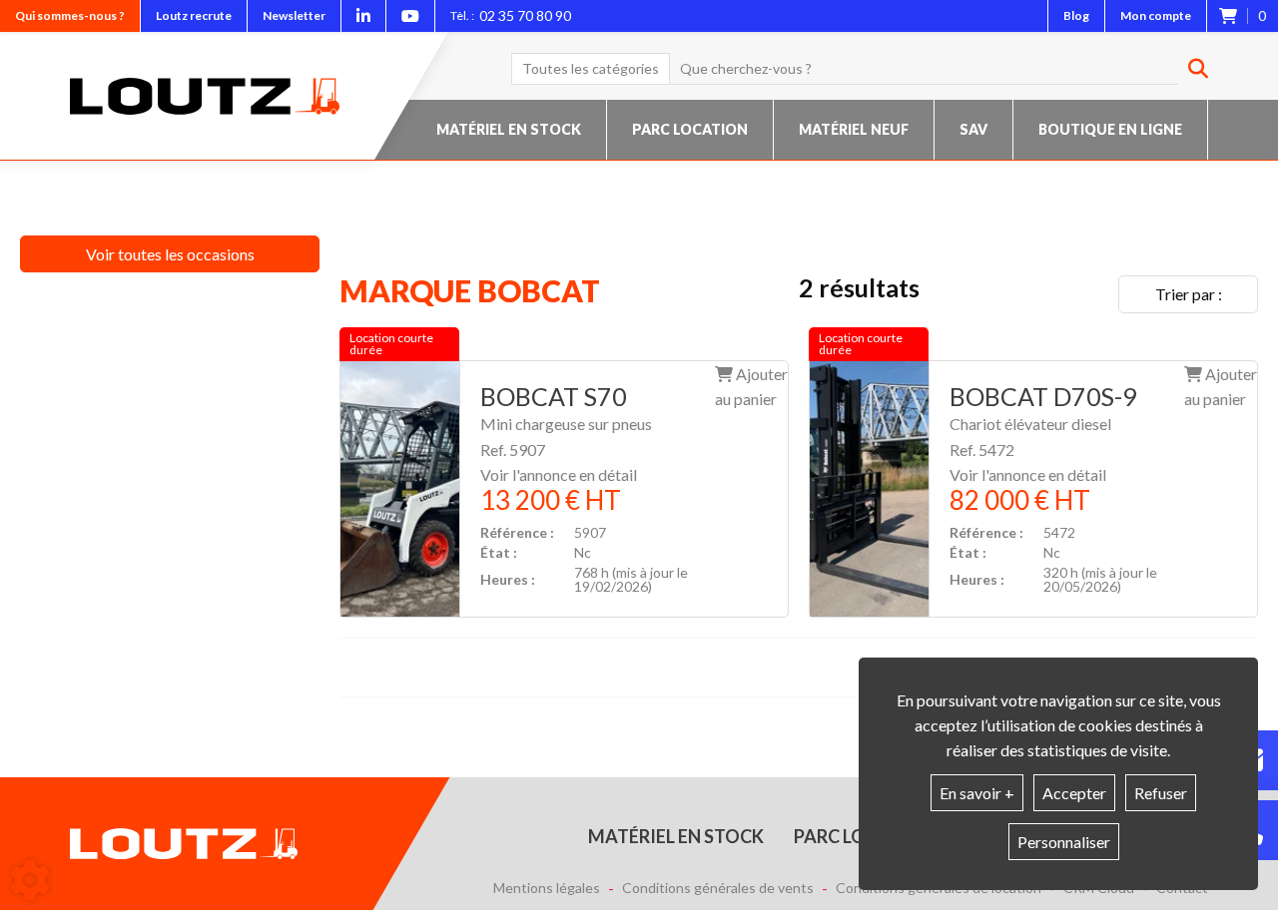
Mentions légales (546, 888)
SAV (973, 129)
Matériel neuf (854, 129)
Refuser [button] (1160, 792)
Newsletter (294, 15)
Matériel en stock (508, 129)
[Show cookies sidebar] (30, 880)
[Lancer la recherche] (1190, 69)
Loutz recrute (194, 15)
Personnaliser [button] (1063, 841)
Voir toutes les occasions (170, 253)
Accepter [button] (1074, 792)
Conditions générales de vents (718, 888)
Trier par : (1188, 293)
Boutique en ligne (1110, 129)
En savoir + (977, 792)
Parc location (690, 129)
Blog (1076, 15)
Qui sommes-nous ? (70, 15)
